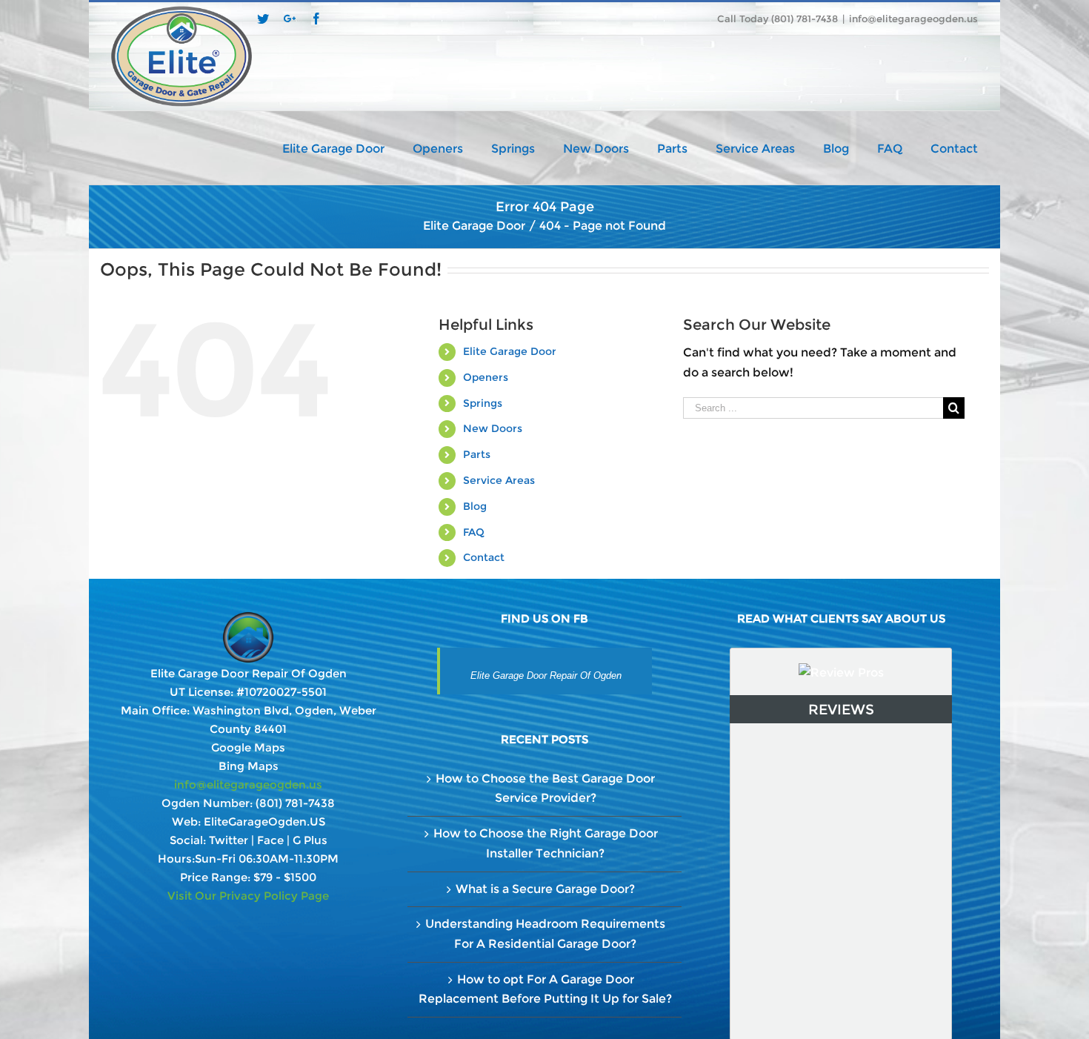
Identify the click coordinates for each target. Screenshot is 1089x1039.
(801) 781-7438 (295, 803)
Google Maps (248, 747)
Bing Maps (249, 766)
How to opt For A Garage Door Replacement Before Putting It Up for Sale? (545, 989)
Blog (475, 506)
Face (270, 840)
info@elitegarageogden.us (913, 18)
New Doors (492, 428)
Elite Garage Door (509, 351)
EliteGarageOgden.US (264, 821)
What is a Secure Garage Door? (545, 889)
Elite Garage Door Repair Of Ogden (546, 675)
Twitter (228, 840)
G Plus (310, 840)
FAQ (473, 532)
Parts (476, 454)
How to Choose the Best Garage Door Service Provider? (545, 788)
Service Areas (499, 480)
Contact (483, 557)
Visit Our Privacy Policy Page (248, 896)
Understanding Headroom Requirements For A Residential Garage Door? (545, 934)
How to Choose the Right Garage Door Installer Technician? (545, 843)
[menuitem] (347, 147)
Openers (485, 377)
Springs (482, 403)
